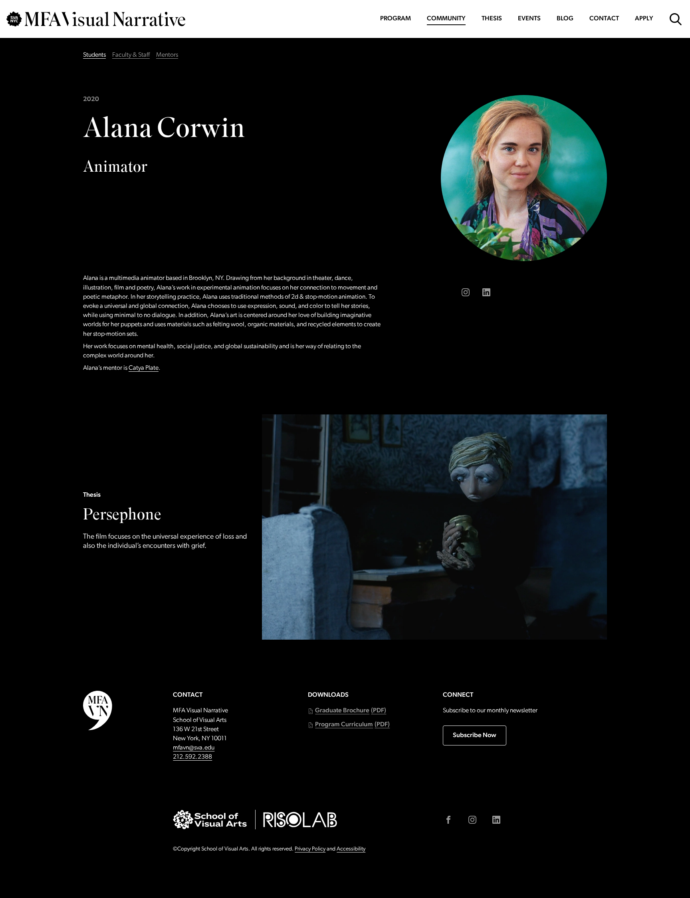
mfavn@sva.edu (193, 748)
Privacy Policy (310, 849)
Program (395, 19)
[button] (347, 711)
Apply (644, 19)
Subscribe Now (474, 735)
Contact (604, 19)
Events (529, 19)
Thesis (492, 19)
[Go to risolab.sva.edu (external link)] (300, 819)
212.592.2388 (192, 757)
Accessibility (351, 849)
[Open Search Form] (675, 19)
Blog (565, 19)
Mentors (167, 55)
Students (94, 55)
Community (446, 19)
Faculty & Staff (131, 55)
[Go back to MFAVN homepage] (95, 19)
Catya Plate (144, 368)
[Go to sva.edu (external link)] (210, 819)
